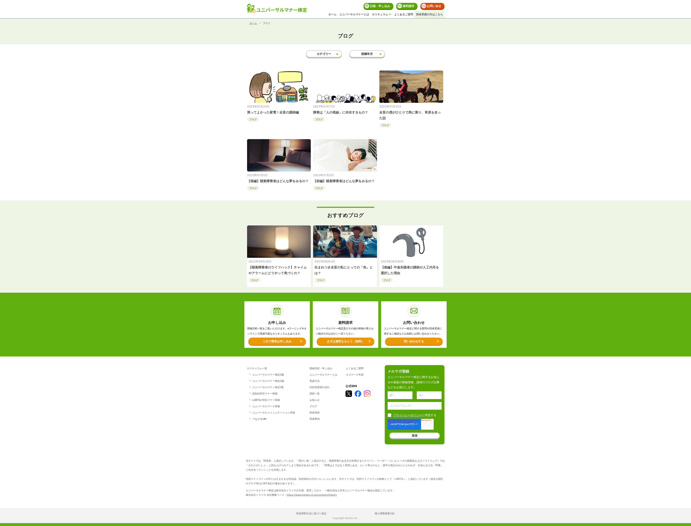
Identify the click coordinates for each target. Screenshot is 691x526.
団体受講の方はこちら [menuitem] (429, 14)
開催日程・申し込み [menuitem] (321, 368)
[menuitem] (378, 6)
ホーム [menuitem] (332, 14)
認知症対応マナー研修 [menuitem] (264, 393)
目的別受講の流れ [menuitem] (320, 387)
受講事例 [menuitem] (315, 418)
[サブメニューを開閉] (390, 14)
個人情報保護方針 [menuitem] (385, 513)
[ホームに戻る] (277, 9)
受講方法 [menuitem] (315, 380)
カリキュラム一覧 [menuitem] (257, 368)
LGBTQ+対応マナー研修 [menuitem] (266, 399)
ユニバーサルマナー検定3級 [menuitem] (268, 374)
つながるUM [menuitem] (259, 418)
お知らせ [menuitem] (315, 399)
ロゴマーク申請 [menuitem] (354, 374)
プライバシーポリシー (407, 415)
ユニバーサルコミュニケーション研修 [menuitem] (273, 412)
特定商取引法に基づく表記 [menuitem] (311, 513)
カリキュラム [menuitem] (380, 14)
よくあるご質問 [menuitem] (403, 14)
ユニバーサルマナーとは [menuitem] (354, 14)
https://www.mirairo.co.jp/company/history (312, 494)
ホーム (253, 23)
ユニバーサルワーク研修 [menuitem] (266, 406)
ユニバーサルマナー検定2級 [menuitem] (268, 380)
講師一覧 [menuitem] (315, 393)
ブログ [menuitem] (313, 406)
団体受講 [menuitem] (315, 412)
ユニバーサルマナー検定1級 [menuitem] (268, 387)
